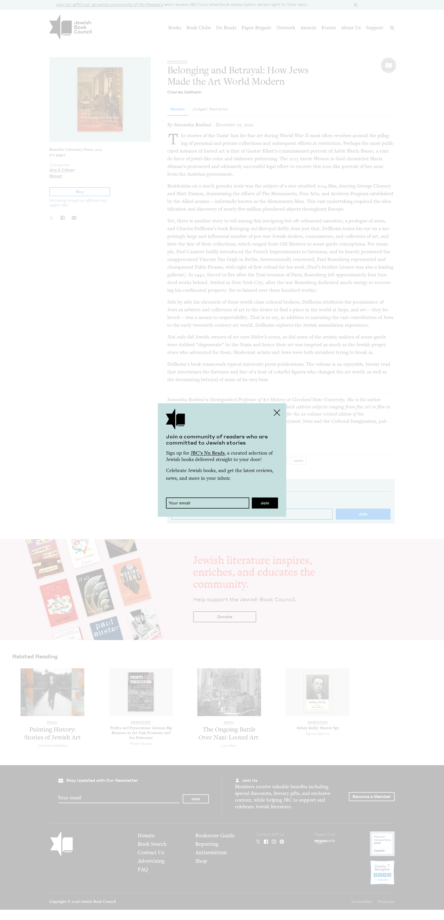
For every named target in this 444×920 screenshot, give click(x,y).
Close (277, 412)
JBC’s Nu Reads (208, 453)
